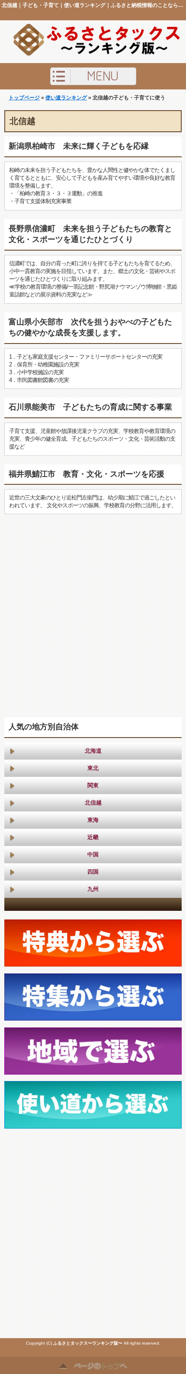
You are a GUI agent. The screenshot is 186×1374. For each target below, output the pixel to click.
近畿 (93, 837)
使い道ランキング (66, 98)
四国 (93, 871)
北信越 (93, 802)
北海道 (93, 750)
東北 (93, 768)
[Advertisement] (93, 616)
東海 (93, 820)
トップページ (24, 98)
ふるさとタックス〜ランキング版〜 (87, 1343)
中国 (93, 854)
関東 (93, 785)
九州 (93, 889)
